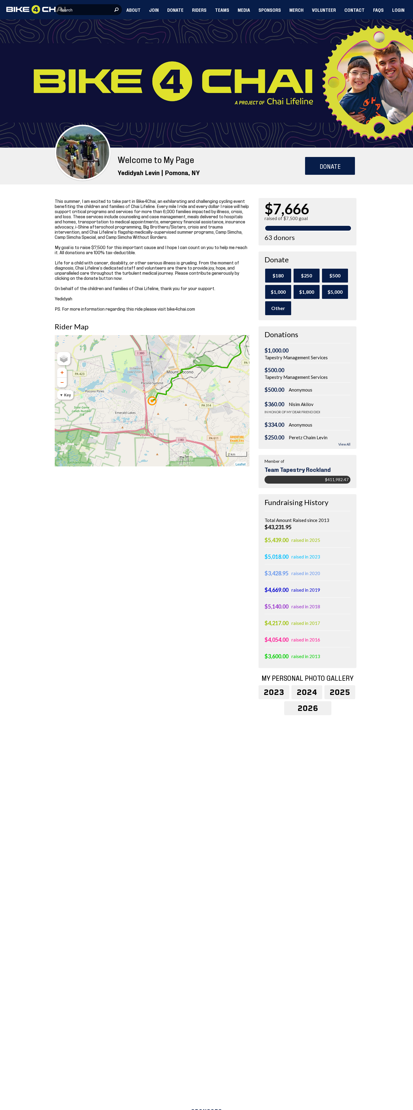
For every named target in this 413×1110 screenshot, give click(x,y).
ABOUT (133, 9)
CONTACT (354, 9)
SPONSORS (270, 9)
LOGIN (398, 9)
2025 (340, 692)
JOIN (154, 9)
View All (344, 444)
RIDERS (199, 9)
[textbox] (88, 9)
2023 (274, 692)
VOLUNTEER (324, 9)
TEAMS (222, 9)
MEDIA (244, 9)
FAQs (378, 9)
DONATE (175, 9)
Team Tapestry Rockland (298, 469)
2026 (308, 708)
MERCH (296, 9)
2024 (307, 692)
